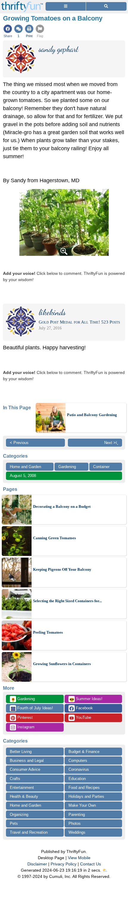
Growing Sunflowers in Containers (62, 664)
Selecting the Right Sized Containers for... (67, 601)
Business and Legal (27, 760)
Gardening (67, 466)
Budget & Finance (83, 751)
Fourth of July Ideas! (32, 708)
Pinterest (24, 717)
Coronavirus (78, 769)
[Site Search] (106, 6)
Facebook (84, 708)
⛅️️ (104, 870)
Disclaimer (37, 864)
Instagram (25, 727)
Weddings (76, 832)
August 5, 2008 (23, 475)
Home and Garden (25, 466)
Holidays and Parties (86, 796)
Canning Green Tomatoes (54, 538)
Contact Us (90, 864)
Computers (77, 760)
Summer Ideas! (85, 699)
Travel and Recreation (29, 832)
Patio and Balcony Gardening (92, 415)
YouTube (83, 717)
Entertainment (22, 787)
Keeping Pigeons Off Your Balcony (62, 569)
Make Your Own (82, 805)
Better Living (21, 751)
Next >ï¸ (111, 442)
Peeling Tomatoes (48, 632)
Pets (14, 823)
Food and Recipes (84, 787)
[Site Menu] (66, 6)
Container (101, 466)
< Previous (19, 442)
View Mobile (79, 857)
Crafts (15, 778)
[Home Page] (22, 3)
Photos (74, 823)
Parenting (76, 814)
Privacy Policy (64, 864)
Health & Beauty (24, 796)
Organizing (19, 814)
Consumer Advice (25, 769)
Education (77, 778)
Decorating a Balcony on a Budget (61, 506)
